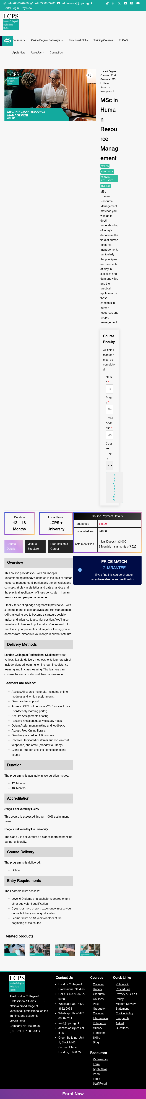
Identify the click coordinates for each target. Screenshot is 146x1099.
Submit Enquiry (114, 487)
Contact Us (56, 52)
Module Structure (33, 546)
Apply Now (18, 52)
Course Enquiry (109, 451)
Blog (96, 1042)
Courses (17, 40)
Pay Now (26, 8)
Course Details (11, 546)
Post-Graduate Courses (99, 1008)
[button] (89, 75)
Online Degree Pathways (46, 40)
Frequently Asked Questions (122, 1023)
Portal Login (11, 8)
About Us (36, 52)
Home (103, 71)
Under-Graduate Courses (99, 993)
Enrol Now (73, 1093)
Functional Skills (78, 40)
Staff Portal (100, 1083)
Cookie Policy (124, 1013)
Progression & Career (59, 546)
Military (97, 1028)
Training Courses (103, 40)
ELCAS (123, 40)
